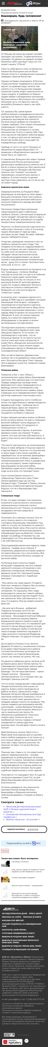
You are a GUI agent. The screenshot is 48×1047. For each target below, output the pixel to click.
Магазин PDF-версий (13, 920)
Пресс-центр (35, 913)
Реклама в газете (32, 917)
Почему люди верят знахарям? (23, 878)
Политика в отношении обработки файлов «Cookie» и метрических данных (21, 1011)
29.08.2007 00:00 (8, 10)
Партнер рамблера (23, 1035)
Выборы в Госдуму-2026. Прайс (18, 937)
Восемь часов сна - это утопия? (22, 819)
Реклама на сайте (11, 917)
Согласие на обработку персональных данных (23, 1003)
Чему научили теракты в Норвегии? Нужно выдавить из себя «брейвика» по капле (28, 871)
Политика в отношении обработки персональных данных (18, 1007)
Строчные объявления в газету (18, 933)
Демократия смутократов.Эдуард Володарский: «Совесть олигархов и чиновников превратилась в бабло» (26, 895)
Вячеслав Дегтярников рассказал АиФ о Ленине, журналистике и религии (22, 809)
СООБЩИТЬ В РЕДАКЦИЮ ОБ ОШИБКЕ (20, 949)
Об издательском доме (14, 913)
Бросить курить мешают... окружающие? (27, 885)
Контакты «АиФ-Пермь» (14, 930)
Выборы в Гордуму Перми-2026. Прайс (21, 946)
